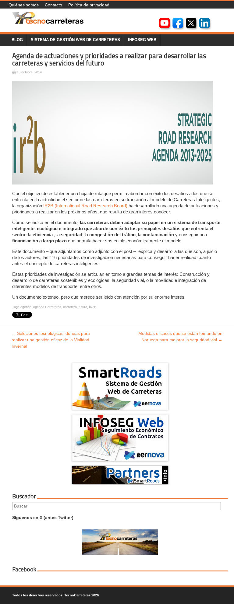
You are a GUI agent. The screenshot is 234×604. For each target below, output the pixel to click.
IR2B (92, 307)
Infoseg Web (142, 40)
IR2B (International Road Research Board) (84, 205)
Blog (17, 40)
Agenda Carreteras (47, 307)
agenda (25, 307)
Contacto (53, 4)
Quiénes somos (24, 4)
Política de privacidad (88, 4)
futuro (83, 307)
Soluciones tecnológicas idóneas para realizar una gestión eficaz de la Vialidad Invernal (51, 340)
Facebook (24, 569)
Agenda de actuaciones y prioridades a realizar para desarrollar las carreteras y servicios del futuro (109, 59)
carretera (70, 307)
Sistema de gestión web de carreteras (75, 40)
